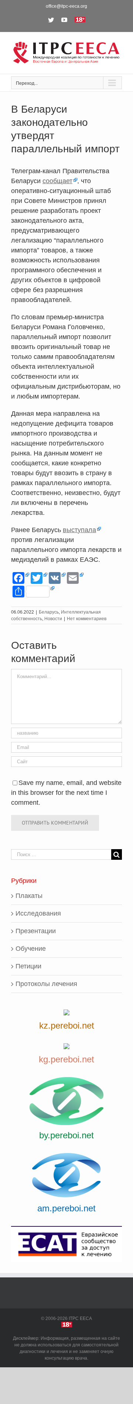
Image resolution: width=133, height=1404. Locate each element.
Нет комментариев (86, 618)
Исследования (38, 913)
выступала (79, 530)
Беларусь (49, 612)
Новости (53, 618)
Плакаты (29, 895)
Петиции (28, 966)
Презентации (36, 931)
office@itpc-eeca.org (66, 6)
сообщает (57, 181)
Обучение (31, 948)
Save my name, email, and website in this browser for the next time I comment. (66, 792)
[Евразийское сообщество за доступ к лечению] (66, 1244)
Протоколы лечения (46, 983)
